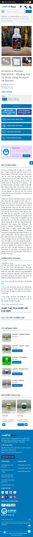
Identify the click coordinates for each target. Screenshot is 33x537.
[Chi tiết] (29, 148)
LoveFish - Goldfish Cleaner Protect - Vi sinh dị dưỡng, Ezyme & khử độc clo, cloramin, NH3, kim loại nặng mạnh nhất (21, 334)
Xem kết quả (6, 320)
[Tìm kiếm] (29, 11)
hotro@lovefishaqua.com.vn (13, 452)
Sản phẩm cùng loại (10, 395)
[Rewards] (5, 532)
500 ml (16, 99)
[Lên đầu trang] (29, 521)
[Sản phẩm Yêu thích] (25, 6)
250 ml (10, 99)
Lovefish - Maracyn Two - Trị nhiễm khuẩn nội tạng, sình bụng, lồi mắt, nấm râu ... (21, 369)
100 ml (5, 99)
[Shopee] (2, 497)
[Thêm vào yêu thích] (3, 424)
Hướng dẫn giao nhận (24, 471)
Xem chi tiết (16, 362)
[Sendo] (14, 497)
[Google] (14, 492)
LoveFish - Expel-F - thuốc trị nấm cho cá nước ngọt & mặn (21, 346)
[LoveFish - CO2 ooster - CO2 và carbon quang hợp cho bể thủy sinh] (6, 360)
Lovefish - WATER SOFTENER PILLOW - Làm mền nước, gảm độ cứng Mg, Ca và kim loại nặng (20, 380)
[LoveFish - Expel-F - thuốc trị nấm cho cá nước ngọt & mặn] (6, 349)
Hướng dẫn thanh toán (24, 468)
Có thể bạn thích (9, 328)
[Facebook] (6, 492)
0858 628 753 (12, 450)
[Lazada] (6, 497)
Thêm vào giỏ (17, 350)
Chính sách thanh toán (7, 485)
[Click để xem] (16, 41)
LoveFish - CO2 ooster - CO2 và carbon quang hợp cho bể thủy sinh (20, 357)
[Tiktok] (27, 2)
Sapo (20, 535)
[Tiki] (10, 497)
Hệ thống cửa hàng (8, 457)
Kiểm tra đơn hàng (9, 2)
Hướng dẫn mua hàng (24, 465)
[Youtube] (30, 2)
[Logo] (8, 6)
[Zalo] (2, 492)
